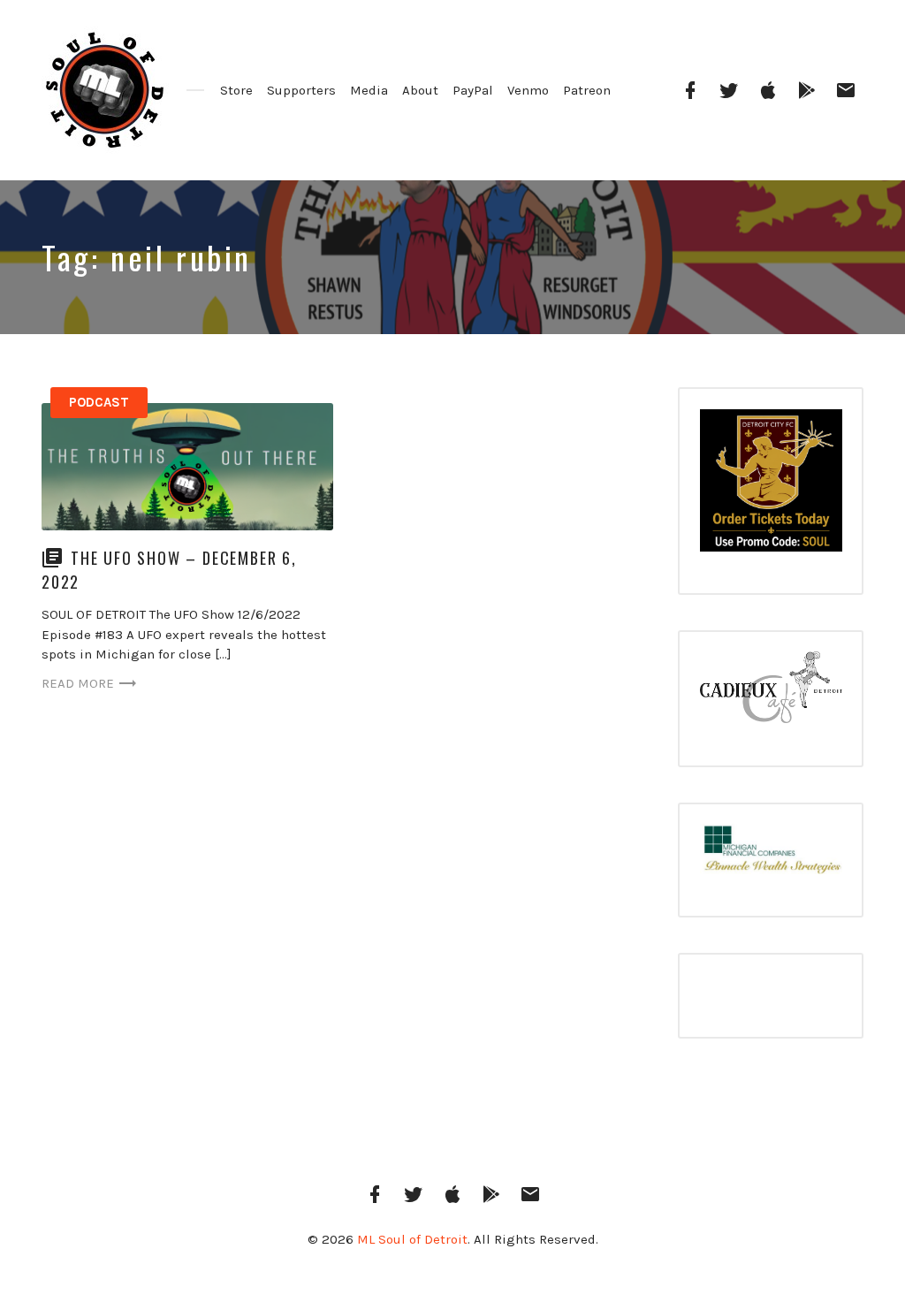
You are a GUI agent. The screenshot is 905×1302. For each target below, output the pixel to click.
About (420, 90)
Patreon (587, 90)
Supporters (301, 90)
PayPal (472, 90)
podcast (99, 402)
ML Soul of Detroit (412, 1239)
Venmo (528, 90)
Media (369, 90)
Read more (78, 683)
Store (236, 90)
